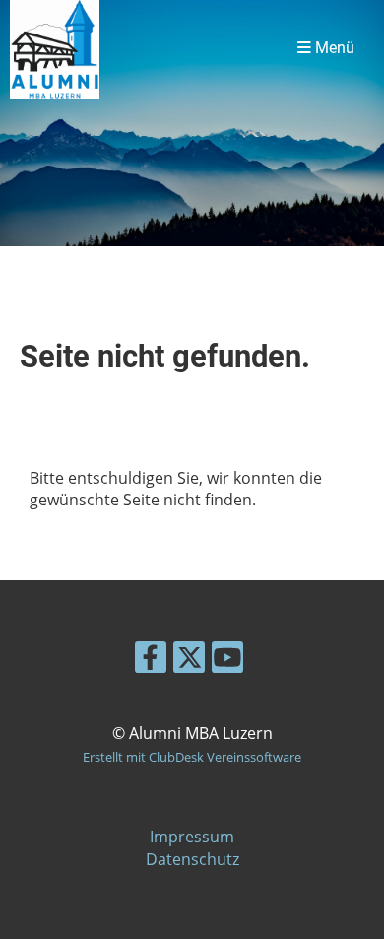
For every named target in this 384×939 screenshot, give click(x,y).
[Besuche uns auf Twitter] (189, 660)
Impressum (192, 836)
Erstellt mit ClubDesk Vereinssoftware (192, 757)
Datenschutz (192, 859)
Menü (332, 48)
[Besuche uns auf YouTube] (227, 660)
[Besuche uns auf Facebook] (150, 660)
